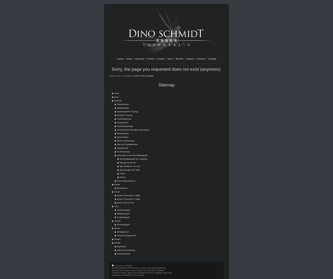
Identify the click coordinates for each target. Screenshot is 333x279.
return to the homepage (143, 76)
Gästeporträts (122, 148)
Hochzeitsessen (123, 152)
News (116, 97)
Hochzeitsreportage (125, 126)
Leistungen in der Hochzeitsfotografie (132, 155)
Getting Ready (123, 108)
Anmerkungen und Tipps (130, 170)
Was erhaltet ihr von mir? (130, 166)
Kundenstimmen (123, 254)
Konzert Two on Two (125, 203)
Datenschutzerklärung (126, 250)
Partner (123, 177)
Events (117, 192)
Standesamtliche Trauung (127, 112)
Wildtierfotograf (123, 214)
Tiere (116, 206)
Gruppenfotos (122, 122)
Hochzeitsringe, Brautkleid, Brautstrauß (133, 130)
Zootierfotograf (123, 217)
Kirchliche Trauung (124, 115)
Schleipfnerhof (123, 232)
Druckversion (119, 266)
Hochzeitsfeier (123, 137)
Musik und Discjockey (126, 141)
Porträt (117, 184)
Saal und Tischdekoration (127, 144)
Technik (117, 221)
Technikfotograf (123, 225)
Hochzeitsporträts (124, 119)
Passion (117, 239)
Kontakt (117, 243)
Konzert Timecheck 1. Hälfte (128, 195)
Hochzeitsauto (123, 133)
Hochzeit (117, 101)
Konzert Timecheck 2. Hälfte (128, 199)
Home (116, 93)
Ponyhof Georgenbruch (126, 235)
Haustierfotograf (123, 210)
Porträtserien (122, 188)
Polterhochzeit (123, 104)
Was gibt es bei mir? (128, 163)
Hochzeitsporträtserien (126, 181)
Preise (122, 174)
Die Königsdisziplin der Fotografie (133, 159)
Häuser (117, 228)
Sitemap (129, 266)
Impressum (121, 246)
